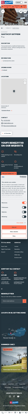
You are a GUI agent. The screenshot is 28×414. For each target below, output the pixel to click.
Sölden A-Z (8, 28)
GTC (17, 384)
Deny (14, 236)
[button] (14, 91)
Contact (16, 246)
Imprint (4, 384)
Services (17, 242)
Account (3, 252)
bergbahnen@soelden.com (20, 277)
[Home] (1, 28)
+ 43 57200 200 (4, 282)
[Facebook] (14, 396)
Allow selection (14, 231)
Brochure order (18, 257)
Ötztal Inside (6, 242)
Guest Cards (4, 246)
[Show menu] (25, 2)
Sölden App (17, 255)
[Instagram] (10, 396)
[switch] (24, 207)
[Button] (24, 301)
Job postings (8, 387)
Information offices (18, 252)
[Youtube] (18, 396)
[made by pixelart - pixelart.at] (14, 411)
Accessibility (22, 384)
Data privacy (11, 384)
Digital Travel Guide (5, 249)
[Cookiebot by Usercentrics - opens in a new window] (20, 177)
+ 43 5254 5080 (5, 277)
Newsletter (17, 249)
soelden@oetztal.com (19, 282)
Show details (20, 222)
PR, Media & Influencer (18, 387)
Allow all (14, 227)
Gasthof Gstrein (15, 28)
